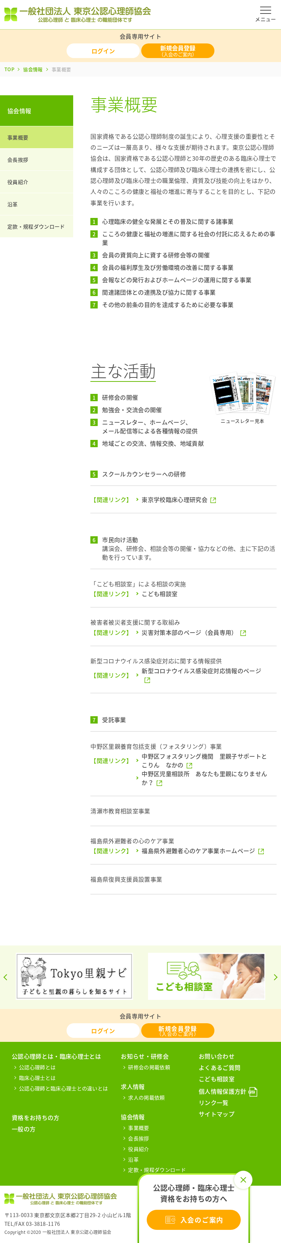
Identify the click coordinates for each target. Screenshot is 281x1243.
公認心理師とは (37, 1067)
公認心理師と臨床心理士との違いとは (63, 1088)
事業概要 (17, 137)
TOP (9, 69)
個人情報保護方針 (223, 1091)
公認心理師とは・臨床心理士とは (56, 1056)
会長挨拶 (17, 159)
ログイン (103, 50)
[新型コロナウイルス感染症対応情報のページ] (205, 679)
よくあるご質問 (219, 1067)
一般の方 (23, 1128)
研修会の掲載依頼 (149, 1067)
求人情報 (133, 1086)
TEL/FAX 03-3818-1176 (32, 1223)
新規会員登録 (178, 50)
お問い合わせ (217, 1056)
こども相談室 (217, 1078)
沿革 (12, 204)
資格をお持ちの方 (36, 1117)
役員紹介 (17, 181)
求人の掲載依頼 (146, 1097)
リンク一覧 (214, 1102)
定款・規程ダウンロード (36, 226)
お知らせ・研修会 (145, 1056)
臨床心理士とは (37, 1077)
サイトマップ (217, 1113)
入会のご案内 (202, 1220)
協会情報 (32, 69)
